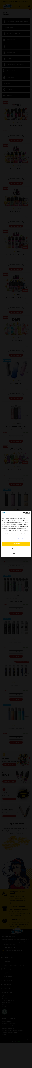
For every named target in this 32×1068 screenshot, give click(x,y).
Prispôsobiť (15, 548)
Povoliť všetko (16, 543)
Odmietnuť (16, 554)
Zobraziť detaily (22, 538)
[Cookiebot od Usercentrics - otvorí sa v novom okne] (23, 513)
